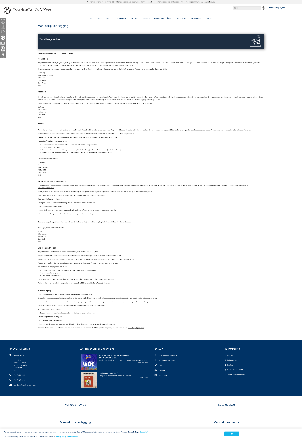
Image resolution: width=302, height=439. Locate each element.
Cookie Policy (133, 432)
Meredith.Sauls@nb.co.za (131, 103)
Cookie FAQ (144, 432)
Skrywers (134, 18)
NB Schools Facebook (167, 360)
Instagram (163, 375)
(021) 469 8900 (19, 380)
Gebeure (146, 18)
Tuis (90, 18)
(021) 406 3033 (19, 375)
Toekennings (180, 18)
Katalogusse (196, 18)
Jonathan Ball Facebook (168, 355)
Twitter (161, 365)
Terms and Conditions (236, 374)
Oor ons (230, 355)
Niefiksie (52, 54)
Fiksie (70, 54)
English (282, 8)
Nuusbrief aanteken (235, 370)
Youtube (162, 370)
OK (232, 434)
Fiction (63, 54)
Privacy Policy (61, 436)
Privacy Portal (73, 436)
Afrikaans (273, 7)
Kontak (209, 18)
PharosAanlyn (120, 18)
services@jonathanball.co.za (25, 385)
